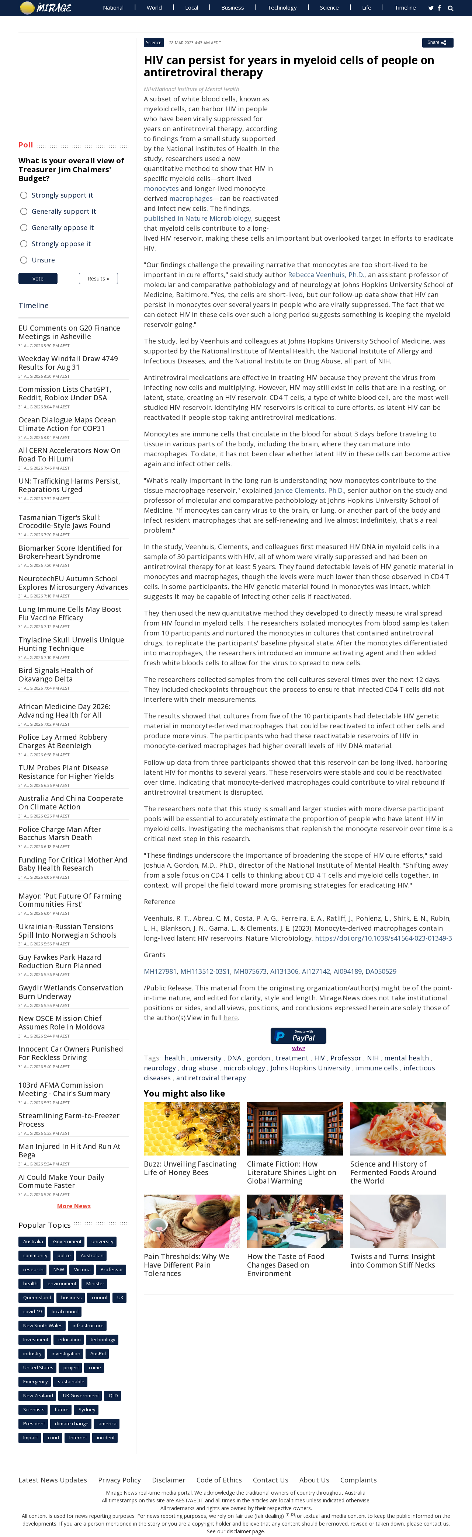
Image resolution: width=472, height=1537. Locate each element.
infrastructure (88, 1325)
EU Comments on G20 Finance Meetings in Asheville (69, 332)
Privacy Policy (119, 1479)
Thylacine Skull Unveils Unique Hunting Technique (71, 644)
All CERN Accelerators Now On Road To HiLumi (69, 455)
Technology (282, 7)
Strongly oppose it (61, 243)
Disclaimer (168, 1479)
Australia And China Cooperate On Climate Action (70, 803)
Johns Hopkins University (310, 1067)
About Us (314, 1479)
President (34, 1423)
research (33, 1269)
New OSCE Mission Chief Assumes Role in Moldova (61, 1023)
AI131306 (284, 971)
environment (62, 1283)
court (53, 1437)
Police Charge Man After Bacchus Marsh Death (59, 834)
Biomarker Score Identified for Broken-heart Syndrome (70, 552)
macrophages (191, 198)
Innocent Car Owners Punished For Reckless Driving (70, 1053)
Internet (78, 1437)
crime (95, 1367)
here (230, 1017)
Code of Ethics (219, 1479)
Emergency (35, 1381)
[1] (287, 1515)
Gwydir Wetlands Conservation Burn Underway (70, 992)
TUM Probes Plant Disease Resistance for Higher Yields (66, 772)
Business (232, 7)
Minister (95, 1283)
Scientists (34, 1409)
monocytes (161, 188)
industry (32, 1353)
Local (191, 7)
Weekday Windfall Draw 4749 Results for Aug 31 (68, 363)
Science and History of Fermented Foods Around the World (393, 1172)
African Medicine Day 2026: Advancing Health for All (64, 711)
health (174, 1057)
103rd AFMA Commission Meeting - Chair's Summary (64, 1089)
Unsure (43, 259)
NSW (58, 1269)
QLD (113, 1395)
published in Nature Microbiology (197, 218)
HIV (319, 1057)
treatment (292, 1057)
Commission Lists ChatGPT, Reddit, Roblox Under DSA (64, 393)
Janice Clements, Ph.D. (309, 490)
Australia (33, 1241)
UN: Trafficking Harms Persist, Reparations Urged (69, 485)
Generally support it (64, 211)
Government (67, 1241)
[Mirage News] (49, 8)
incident (106, 1437)
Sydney (87, 1409)
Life (366, 7)
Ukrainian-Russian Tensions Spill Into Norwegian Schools (67, 931)
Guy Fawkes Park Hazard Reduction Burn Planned (59, 961)
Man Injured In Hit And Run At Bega (69, 1151)
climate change (71, 1423)
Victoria (82, 1269)
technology (103, 1339)
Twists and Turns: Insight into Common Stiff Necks (392, 1261)
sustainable (71, 1381)
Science (329, 7)
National (113, 7)
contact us (436, 1523)
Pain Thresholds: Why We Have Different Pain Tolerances (186, 1265)
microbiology (244, 1067)
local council (65, 1311)
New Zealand (38, 1395)
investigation (66, 1353)
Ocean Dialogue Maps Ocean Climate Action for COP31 (67, 424)
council (99, 1297)
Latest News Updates (52, 1479)
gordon (258, 1057)
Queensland (37, 1297)
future (62, 1409)
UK (120, 1297)
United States (38, 1367)
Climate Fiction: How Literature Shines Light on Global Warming (291, 1172)
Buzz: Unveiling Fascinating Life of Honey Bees (190, 1168)
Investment (35, 1339)
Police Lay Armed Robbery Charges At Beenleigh (62, 741)
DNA (234, 1057)
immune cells (377, 1067)
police (64, 1255)
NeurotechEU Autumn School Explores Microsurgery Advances (73, 583)
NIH (373, 1057)
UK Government (81, 1395)
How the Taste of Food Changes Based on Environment (285, 1265)
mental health (406, 1057)
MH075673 (250, 971)
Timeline (405, 7)
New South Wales (43, 1325)
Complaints (358, 1479)
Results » (98, 278)
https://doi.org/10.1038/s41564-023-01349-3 (383, 938)
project (71, 1367)
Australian (92, 1255)
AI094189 (348, 971)
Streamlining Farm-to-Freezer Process (68, 1120)
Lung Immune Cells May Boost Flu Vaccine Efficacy (70, 613)
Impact (30, 1437)
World (154, 7)
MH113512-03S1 (205, 971)
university (206, 1057)
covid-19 (32, 1311)
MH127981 (160, 971)
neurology (160, 1067)
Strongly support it (62, 195)
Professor (345, 1057)
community (35, 1255)
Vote (38, 278)
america (107, 1423)
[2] (293, 1515)
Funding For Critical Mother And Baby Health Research (73, 864)
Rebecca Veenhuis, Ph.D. (326, 274)
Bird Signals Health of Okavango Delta (55, 675)
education (69, 1339)
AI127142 (316, 971)
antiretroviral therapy (211, 1077)
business (71, 1297)
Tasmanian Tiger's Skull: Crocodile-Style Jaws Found (64, 522)
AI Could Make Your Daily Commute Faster (61, 1181)
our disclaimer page (240, 1531)
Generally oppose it (63, 227)
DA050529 (380, 971)
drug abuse (199, 1067)
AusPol (98, 1353)
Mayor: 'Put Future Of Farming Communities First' (69, 900)
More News (74, 1206)
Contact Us (270, 1479)
